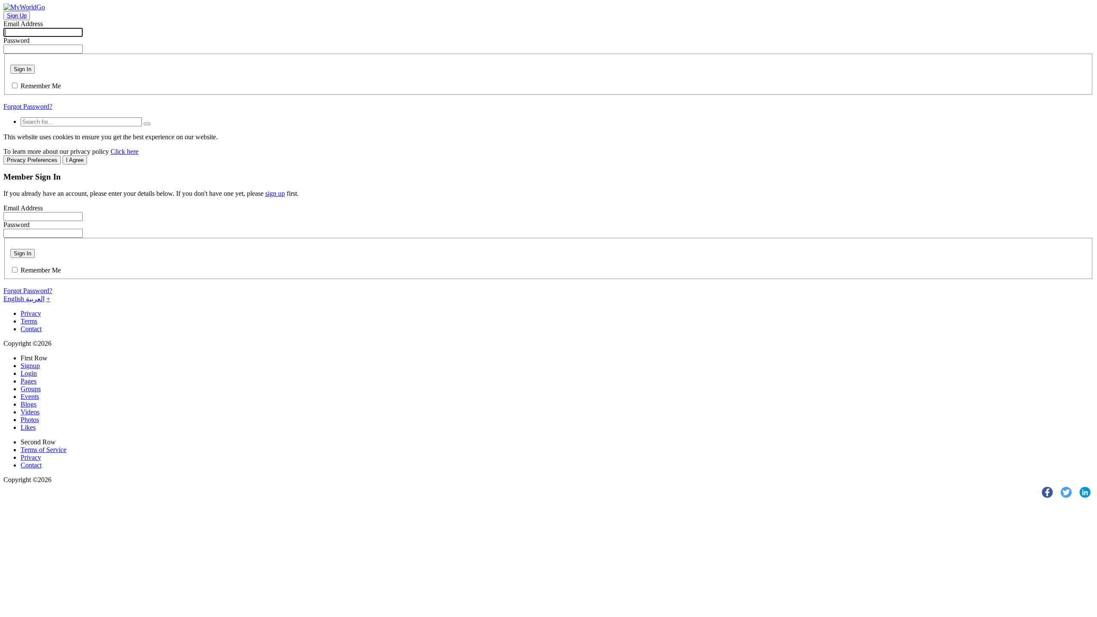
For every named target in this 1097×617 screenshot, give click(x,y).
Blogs (28, 404)
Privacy (31, 313)
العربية (35, 299)
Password (16, 40)
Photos (30, 419)
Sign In (22, 69)
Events (30, 396)
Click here (124, 151)
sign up (275, 193)
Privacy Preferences (32, 160)
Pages (28, 381)
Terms (29, 321)
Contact (31, 328)
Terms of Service (43, 449)
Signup (30, 365)
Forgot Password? (27, 106)
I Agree (75, 160)
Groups (31, 388)
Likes (28, 427)
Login (29, 373)
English (14, 299)
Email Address (23, 23)
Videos (30, 412)
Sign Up (17, 15)
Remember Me (41, 86)
